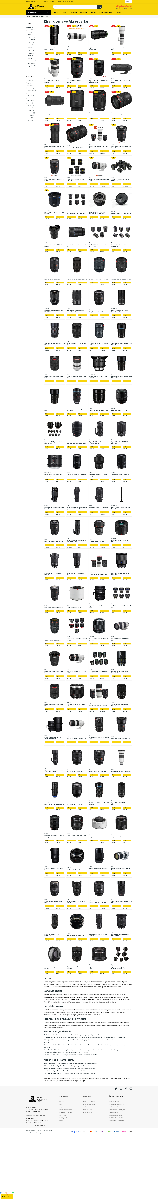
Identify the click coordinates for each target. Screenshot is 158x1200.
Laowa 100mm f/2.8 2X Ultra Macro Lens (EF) (119, 311)
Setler (54, 12)
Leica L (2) (30, 45)
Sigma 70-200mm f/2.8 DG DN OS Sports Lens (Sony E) (54, 770)
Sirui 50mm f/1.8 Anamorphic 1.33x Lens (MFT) (121, 376)
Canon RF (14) (31, 40)
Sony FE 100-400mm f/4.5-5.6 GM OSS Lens (76, 672)
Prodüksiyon (73, 12)
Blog (60, 1107)
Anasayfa (28, 16)
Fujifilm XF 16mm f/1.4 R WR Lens (98, 410)
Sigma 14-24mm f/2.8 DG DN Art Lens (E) (76, 901)
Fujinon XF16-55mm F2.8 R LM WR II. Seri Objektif (98, 81)
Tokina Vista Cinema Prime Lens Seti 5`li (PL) (98, 245)
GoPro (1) (30, 120)
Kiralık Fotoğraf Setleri (89, 1104)
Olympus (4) (30, 100)
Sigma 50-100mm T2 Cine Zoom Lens (53, 869)
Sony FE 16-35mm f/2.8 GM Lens (53, 541)
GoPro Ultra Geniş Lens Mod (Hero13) (52, 967)
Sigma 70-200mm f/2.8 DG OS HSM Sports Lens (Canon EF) (77, 508)
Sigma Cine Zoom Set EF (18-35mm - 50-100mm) (52, 737)
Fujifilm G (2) (30, 42)
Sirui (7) (29, 93)
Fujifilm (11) (30, 88)
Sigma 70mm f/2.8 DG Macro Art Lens (120, 803)
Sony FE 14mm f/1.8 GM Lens (97, 771)
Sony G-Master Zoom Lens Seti (98, 705)
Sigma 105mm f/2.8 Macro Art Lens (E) (98, 934)
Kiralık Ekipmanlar (38, 16)
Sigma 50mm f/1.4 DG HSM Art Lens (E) (53, 573)
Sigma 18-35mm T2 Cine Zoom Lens (98, 606)
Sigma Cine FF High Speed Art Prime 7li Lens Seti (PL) (120, 967)
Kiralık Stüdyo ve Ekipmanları (116, 1120)
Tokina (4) (30, 103)
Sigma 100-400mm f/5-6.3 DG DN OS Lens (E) (53, 934)
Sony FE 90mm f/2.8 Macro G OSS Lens (76, 245)
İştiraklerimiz (62, 1101)
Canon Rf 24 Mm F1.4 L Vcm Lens (54, 115)
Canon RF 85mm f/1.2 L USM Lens (121, 279)
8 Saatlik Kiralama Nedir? (66, 1112)
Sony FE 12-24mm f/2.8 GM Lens (120, 738)
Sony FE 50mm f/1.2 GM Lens (97, 312)
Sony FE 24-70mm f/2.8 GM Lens (53, 607)
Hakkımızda (83, 12)
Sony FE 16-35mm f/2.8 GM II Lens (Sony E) (121, 147)
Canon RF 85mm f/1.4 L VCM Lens (121, 115)
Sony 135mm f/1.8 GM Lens (52, 279)
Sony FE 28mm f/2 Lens (118, 837)
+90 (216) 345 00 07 (40, 1115)
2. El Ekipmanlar (63, 1118)
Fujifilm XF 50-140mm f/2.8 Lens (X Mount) (54, 508)
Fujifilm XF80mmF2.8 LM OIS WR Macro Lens (98, 869)
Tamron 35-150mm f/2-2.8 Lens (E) (77, 279)
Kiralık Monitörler (113, 1112)
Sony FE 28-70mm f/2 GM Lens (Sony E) (75, 81)
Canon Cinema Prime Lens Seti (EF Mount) (77, 639)
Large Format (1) (32, 66)
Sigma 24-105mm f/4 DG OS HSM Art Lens (76, 967)
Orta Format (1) (31, 63)
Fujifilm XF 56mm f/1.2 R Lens (119, 410)
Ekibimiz (93, 12)
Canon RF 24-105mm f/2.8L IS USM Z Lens (121, 81)
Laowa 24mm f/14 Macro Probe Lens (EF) (120, 508)
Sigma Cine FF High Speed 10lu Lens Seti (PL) (53, 442)
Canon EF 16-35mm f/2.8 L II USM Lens (53, 672)
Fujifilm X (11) (31, 37)
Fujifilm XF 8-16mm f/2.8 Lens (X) (76, 443)
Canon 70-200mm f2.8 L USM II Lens (120, 639)
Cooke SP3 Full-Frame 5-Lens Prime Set (75, 179)
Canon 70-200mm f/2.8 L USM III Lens (120, 869)
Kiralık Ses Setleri (87, 1112)
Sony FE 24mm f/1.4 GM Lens (97, 902)
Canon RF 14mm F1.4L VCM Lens (76, 148)
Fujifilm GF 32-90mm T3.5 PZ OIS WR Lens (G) (98, 48)
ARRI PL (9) (30, 35)
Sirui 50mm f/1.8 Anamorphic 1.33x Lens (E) (54, 409)
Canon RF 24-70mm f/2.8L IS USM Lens (53, 376)
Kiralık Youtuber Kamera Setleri (91, 1107)
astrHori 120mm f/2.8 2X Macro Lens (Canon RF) (53, 48)
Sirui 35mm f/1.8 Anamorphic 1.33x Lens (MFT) (77, 409)
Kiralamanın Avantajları (106, 12)
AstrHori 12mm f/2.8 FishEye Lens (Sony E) (54, 245)
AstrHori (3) (30, 105)
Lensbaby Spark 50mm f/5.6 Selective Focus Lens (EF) (97, 212)
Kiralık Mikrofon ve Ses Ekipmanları (118, 1118)
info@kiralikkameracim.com (65, 1)
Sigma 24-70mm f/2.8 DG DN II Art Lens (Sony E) (121, 934)
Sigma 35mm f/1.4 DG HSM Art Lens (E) (120, 705)
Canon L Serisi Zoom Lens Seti (98, 574)
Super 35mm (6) (31, 61)
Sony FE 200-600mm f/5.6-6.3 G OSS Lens (77, 48)
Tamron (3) (30, 108)
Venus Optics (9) (31, 90)
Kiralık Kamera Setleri (89, 1101)
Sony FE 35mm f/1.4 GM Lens (75, 771)
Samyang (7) (30, 95)
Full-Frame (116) (31, 53)
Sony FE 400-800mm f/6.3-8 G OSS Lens (121, 48)
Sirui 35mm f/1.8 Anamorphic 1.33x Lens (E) (121, 901)
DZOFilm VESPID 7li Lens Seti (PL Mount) (98, 672)
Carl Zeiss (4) (30, 98)
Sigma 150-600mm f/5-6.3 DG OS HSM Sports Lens (76, 540)
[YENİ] (54, 35)
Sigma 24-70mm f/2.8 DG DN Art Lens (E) (53, 901)
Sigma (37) (30, 80)
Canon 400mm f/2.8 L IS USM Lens (121, 771)
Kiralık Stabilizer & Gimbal (115, 1115)
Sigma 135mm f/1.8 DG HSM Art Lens (76, 573)
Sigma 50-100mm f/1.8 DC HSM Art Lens (99, 508)
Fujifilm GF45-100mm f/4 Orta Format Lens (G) (75, 311)
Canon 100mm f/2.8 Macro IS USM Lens (99, 737)
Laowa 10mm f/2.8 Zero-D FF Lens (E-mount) (54, 212)
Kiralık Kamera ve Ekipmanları (116, 1104)
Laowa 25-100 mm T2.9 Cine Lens (54, 804)
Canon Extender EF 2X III (74, 607)
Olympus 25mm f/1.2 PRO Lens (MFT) (98, 967)
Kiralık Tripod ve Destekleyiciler (117, 1109)
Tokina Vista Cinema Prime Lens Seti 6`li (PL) (121, 245)
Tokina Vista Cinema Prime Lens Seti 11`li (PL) (121, 179)
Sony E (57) (30, 32)
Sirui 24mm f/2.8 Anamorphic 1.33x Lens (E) (99, 803)
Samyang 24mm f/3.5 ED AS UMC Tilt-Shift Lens (54, 311)
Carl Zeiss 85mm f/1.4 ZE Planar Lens (76, 705)
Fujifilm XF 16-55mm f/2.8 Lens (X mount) (54, 836)
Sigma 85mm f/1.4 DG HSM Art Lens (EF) (120, 442)
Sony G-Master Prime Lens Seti (76, 213)
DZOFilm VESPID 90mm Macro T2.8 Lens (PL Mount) (121, 672)
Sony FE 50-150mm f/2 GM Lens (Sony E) (53, 81)
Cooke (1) (30, 118)
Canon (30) (30, 85)
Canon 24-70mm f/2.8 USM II (52, 640)
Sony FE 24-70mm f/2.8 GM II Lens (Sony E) (54, 179)
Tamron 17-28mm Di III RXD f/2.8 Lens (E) (120, 475)
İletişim (118, 12)
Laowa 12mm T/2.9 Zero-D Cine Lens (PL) (98, 376)
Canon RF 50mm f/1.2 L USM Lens (98, 279)
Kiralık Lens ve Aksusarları (115, 1107)
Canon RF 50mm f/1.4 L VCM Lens (98, 115)
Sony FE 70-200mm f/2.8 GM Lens (76, 738)
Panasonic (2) (31, 113)
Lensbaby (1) (30, 115)
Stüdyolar (63, 12)
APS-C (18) (30, 56)
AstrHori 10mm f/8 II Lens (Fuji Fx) (121, 213)
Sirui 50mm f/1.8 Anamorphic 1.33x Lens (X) (121, 344)
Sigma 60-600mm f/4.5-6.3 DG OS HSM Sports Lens (98, 442)
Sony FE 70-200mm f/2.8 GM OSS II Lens (99, 179)
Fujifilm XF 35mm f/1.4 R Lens (75, 935)
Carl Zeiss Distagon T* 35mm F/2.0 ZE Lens (99, 639)
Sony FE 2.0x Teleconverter (97, 837)
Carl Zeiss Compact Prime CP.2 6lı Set (121, 606)
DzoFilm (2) (30, 110)
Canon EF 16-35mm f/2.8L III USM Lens (98, 344)
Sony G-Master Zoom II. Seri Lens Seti (98, 147)
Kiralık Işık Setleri (87, 1109)
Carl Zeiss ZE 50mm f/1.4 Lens (75, 870)
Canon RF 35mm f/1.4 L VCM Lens (76, 115)
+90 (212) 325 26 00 (39, 1126)
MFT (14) (29, 47)
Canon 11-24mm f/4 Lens (96, 541)
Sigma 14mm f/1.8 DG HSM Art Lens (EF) (98, 475)
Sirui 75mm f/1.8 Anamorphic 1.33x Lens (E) (54, 344)
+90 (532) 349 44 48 (49, 1)
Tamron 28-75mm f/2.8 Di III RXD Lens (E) (76, 475)
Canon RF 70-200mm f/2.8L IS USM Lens (76, 376)
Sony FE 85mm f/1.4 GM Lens (75, 804)
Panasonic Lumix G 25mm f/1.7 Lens (120, 540)
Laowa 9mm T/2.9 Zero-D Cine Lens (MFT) (53, 475)
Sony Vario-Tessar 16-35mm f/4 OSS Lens (120, 573)
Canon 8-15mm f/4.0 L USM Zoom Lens (76, 836)
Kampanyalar (62, 1115)
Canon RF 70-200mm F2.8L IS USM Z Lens (54, 147)
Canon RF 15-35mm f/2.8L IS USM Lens (53, 705)
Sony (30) (30, 83)
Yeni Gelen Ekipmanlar (115, 1101)
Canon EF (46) (31, 30)
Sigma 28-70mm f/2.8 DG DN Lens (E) (76, 344)
